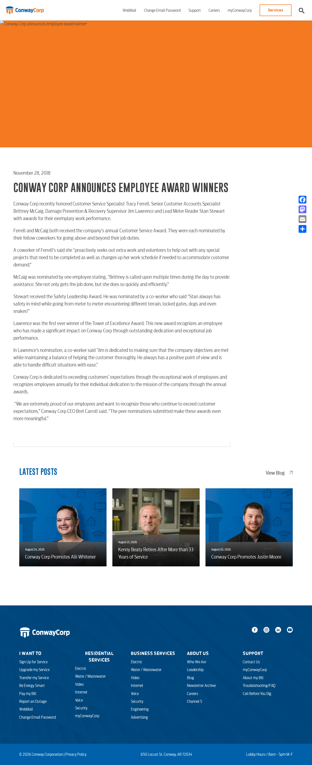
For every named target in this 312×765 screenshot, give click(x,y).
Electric (81, 668)
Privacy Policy (76, 754)
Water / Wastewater (90, 676)
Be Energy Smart (32, 685)
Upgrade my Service (34, 669)
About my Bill (253, 677)
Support (194, 10)
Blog (190, 677)
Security (81, 707)
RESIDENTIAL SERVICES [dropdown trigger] (99, 657)
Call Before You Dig (257, 693)
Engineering (140, 709)
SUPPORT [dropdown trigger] (253, 653)
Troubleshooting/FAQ (259, 685)
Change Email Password (162, 10)
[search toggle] (301, 10)
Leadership (195, 669)
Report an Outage (33, 701)
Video (79, 684)
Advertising (139, 717)
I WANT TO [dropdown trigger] (30, 653)
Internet (81, 692)
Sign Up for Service (33, 661)
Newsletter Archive (201, 685)
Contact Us (251, 661)
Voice (79, 700)
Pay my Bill (27, 693)
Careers (214, 10)
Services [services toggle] (275, 10)
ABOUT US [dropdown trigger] (198, 653)
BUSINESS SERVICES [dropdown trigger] (153, 653)
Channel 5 (194, 701)
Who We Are (196, 661)
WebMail (129, 10)
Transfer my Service (34, 677)
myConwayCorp (240, 10)
